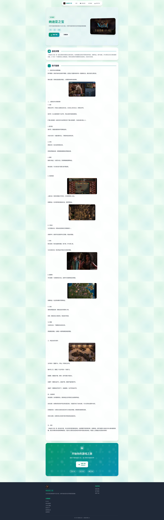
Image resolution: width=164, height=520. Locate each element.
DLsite (47, 501)
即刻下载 (97, 493)
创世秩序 (48, 512)
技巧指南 (97, 491)
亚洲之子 (48, 507)
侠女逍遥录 (48, 503)
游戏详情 (97, 489)
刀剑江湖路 (48, 505)
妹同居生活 (48, 510)
